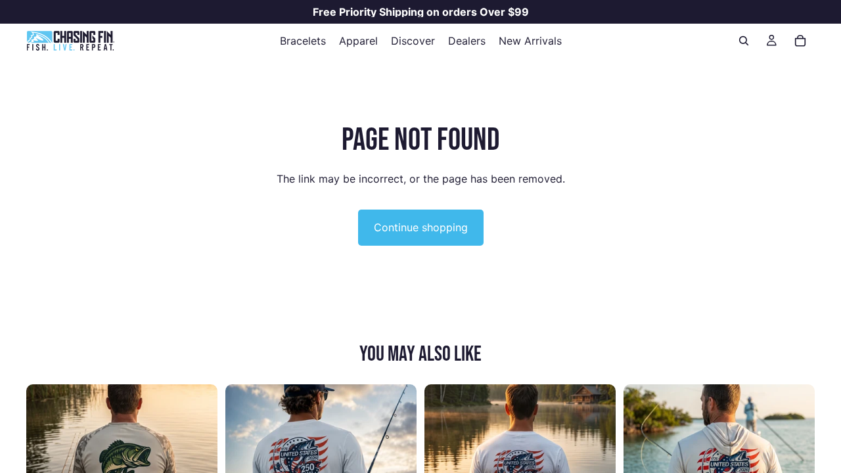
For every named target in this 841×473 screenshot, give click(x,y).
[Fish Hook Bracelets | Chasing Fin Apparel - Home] (70, 40)
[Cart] (800, 40)
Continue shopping (421, 227)
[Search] (743, 40)
